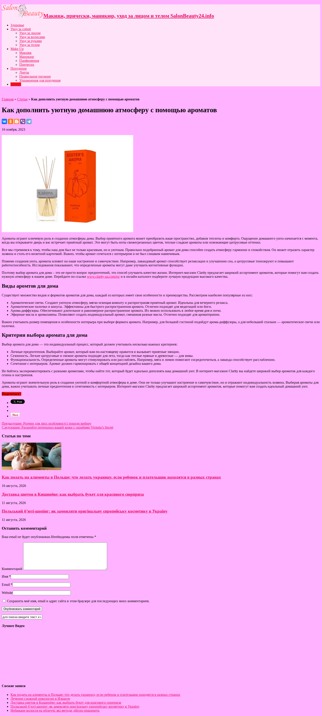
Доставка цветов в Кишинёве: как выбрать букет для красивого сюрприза (73, 494)
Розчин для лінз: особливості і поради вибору (46, 423)
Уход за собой (21, 29)
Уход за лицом (30, 33)
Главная (8, 99)
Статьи (16, 84)
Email (6, 584)
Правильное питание (35, 76)
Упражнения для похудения (39, 80)
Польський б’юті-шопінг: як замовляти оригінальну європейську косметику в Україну (85, 511)
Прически (26, 64)
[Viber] (22, 121)
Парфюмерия (29, 60)
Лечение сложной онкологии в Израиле (40, 698)
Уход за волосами (32, 37)
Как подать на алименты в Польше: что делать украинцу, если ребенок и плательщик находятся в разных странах (111, 477)
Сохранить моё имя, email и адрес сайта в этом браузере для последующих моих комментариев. (78, 601)
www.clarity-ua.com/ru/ (103, 276)
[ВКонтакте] (4, 121)
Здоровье (17, 25)
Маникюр (26, 57)
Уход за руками (30, 41)
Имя (5, 576)
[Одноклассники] (10, 121)
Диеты (24, 72)
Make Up (17, 49)
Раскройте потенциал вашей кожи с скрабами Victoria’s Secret (57, 427)
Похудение (19, 68)
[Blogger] (16, 121)
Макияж (25, 53)
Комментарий (12, 569)
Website (7, 593)
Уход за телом (29, 45)
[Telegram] (29, 121)
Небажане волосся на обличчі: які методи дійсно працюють (55, 710)
